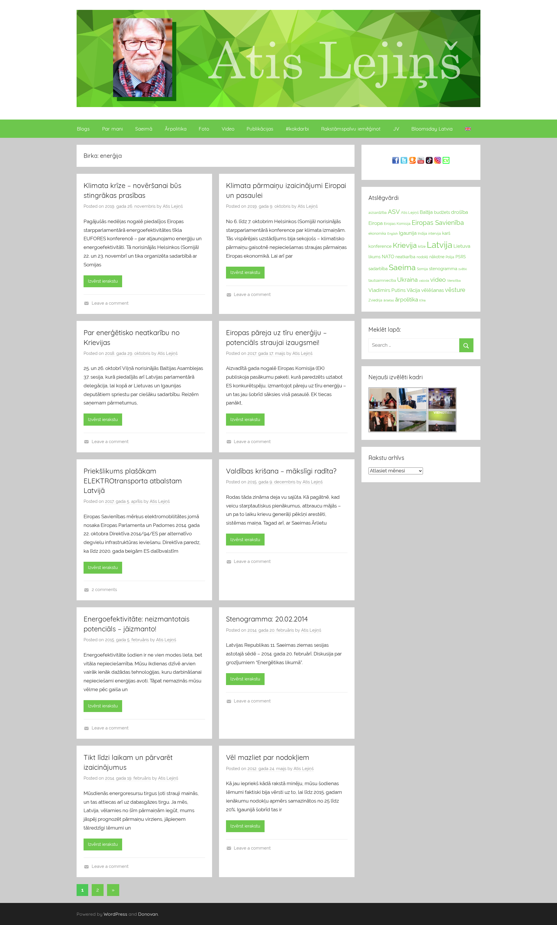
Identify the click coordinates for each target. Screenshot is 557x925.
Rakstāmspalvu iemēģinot (351, 129)
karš (446, 233)
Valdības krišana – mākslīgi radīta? (281, 471)
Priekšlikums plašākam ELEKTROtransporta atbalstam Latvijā (133, 481)
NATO (388, 256)
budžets (442, 212)
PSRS (460, 256)
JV (396, 129)
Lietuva (461, 246)
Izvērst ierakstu (103, 281)
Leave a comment (110, 303)
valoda (424, 281)
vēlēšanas (432, 290)
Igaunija (408, 233)
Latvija (439, 245)
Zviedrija (375, 300)
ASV (394, 211)
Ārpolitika (176, 129)
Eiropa (375, 223)
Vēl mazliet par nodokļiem (267, 757)
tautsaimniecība (382, 280)
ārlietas (389, 300)
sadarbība (378, 268)
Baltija (426, 212)
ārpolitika (406, 300)
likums (374, 256)
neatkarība (405, 256)
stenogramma (443, 268)
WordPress (115, 914)
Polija (450, 257)
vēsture (455, 289)
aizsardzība (377, 213)
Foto (204, 129)
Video (228, 129)
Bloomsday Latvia (432, 129)
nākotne (436, 256)
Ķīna (422, 300)
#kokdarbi (297, 129)
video (438, 279)
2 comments (104, 589)
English (392, 234)
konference (380, 246)
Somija (422, 269)
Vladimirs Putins (387, 290)
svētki (462, 269)
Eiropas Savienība (438, 222)
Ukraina (407, 279)
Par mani (112, 129)
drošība (459, 212)
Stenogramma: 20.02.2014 (267, 619)
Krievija (405, 245)
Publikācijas (260, 129)
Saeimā (143, 129)
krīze (422, 247)
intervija (434, 234)
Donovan (148, 914)
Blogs (83, 129)
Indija (422, 233)
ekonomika (377, 234)
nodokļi (422, 257)
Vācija (413, 290)
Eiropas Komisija (397, 224)
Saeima (402, 267)
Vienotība (454, 280)
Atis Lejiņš (173, 206)
